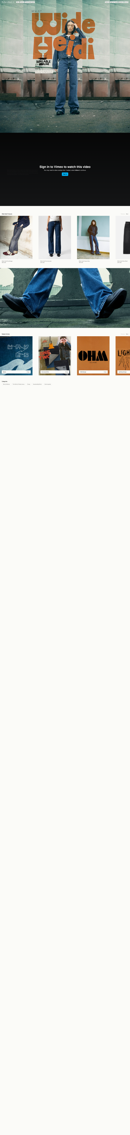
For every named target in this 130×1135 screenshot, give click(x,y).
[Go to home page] (8, 2)
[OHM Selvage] (93, 355)
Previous (123, 214)
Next (127, 214)
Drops (28, 372)
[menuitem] (17, 2)
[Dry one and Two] (55, 355)
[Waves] (16, 355)
